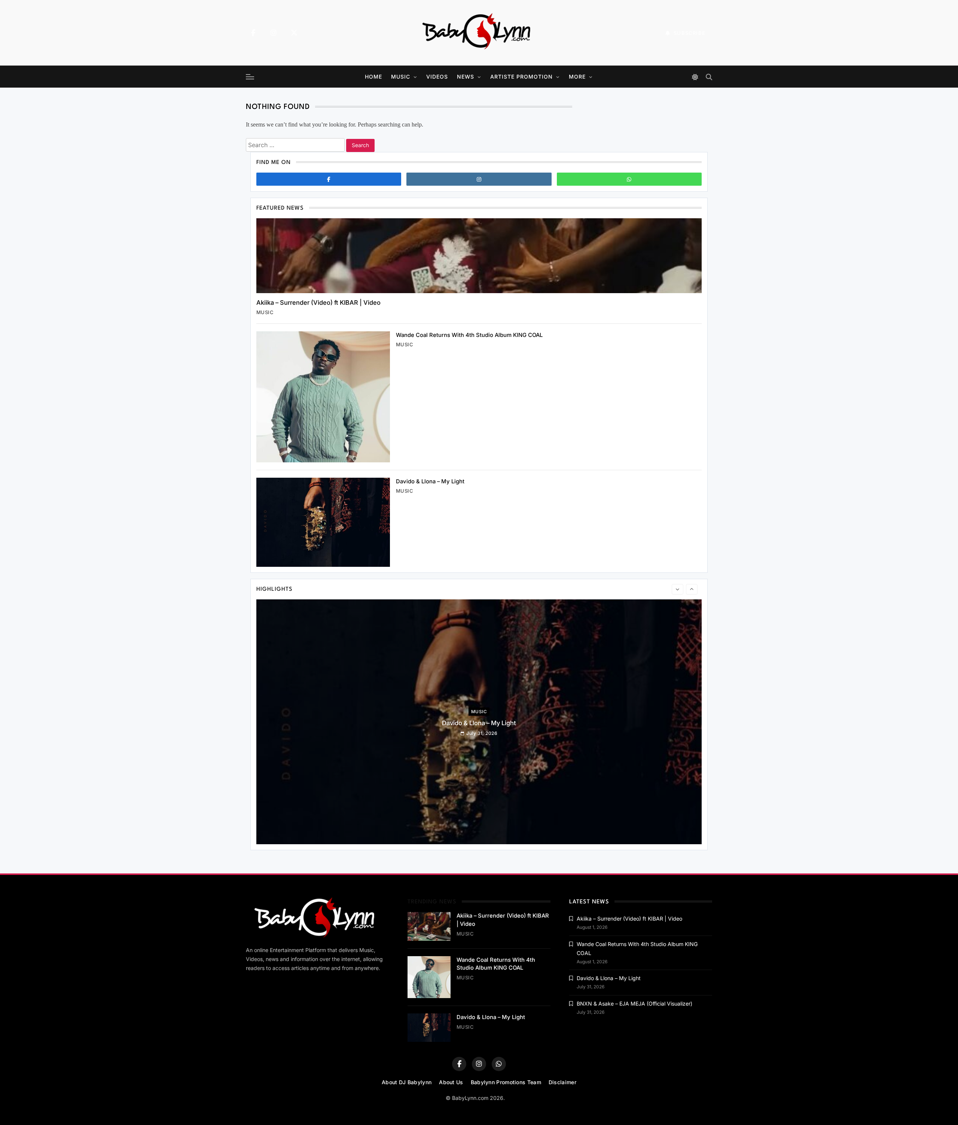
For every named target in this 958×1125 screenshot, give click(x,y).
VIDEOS (437, 76)
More (577, 76)
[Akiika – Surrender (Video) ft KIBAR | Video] (479, 255)
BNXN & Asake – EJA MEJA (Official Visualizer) (634, 1003)
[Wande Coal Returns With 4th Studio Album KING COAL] (323, 396)
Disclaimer (562, 1082)
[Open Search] (709, 77)
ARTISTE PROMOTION (521, 76)
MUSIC (400, 76)
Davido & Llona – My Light (430, 481)
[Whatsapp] (629, 179)
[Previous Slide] (677, 589)
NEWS (465, 76)
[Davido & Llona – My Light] (323, 522)
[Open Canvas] (250, 76)
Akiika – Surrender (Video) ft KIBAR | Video (318, 302)
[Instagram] (273, 33)
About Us (451, 1082)
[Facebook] (253, 33)
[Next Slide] (691, 589)
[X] (294, 33)
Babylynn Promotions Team (506, 1082)
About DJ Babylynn (406, 1082)
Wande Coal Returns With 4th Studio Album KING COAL (469, 335)
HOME (373, 76)
